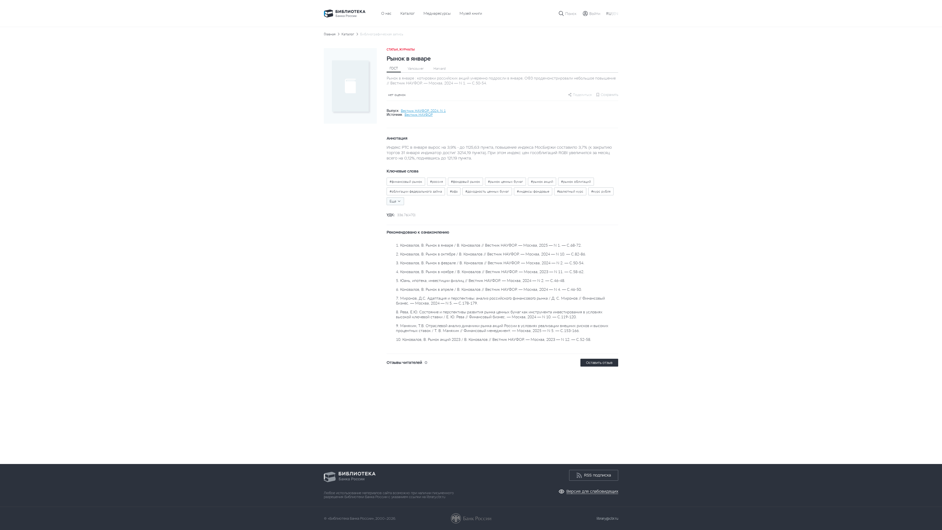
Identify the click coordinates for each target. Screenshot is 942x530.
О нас (386, 13)
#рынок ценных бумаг (505, 181)
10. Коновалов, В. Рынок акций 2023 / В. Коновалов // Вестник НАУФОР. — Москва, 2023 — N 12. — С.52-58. (493, 339)
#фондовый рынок (465, 181)
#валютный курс (570, 191)
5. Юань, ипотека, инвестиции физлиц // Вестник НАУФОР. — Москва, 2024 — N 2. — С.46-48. (480, 280)
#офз (454, 191)
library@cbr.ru (607, 518)
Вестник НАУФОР (419, 115)
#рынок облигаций (576, 181)
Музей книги (470, 13)
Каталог (407, 13)
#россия (436, 181)
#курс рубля (601, 191)
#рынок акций (542, 181)
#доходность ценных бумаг (487, 191)
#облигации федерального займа (416, 191)
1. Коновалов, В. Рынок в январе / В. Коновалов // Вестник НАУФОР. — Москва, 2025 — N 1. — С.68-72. (489, 245)
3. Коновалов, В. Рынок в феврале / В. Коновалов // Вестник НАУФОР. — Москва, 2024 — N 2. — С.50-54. (490, 262)
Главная (330, 34)
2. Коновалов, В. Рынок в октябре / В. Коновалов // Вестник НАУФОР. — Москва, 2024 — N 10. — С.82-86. (491, 254)
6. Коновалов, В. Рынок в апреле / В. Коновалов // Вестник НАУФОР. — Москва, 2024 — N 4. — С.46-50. (489, 289)
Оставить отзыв (599, 362)
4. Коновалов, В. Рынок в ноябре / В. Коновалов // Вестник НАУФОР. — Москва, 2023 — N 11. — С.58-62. (490, 271)
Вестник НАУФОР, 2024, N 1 (423, 111)
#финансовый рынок (406, 181)
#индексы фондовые (533, 191)
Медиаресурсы (437, 13)
